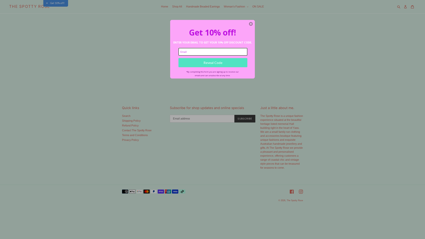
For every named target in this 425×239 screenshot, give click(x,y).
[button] (251, 24)
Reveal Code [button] (213, 63)
